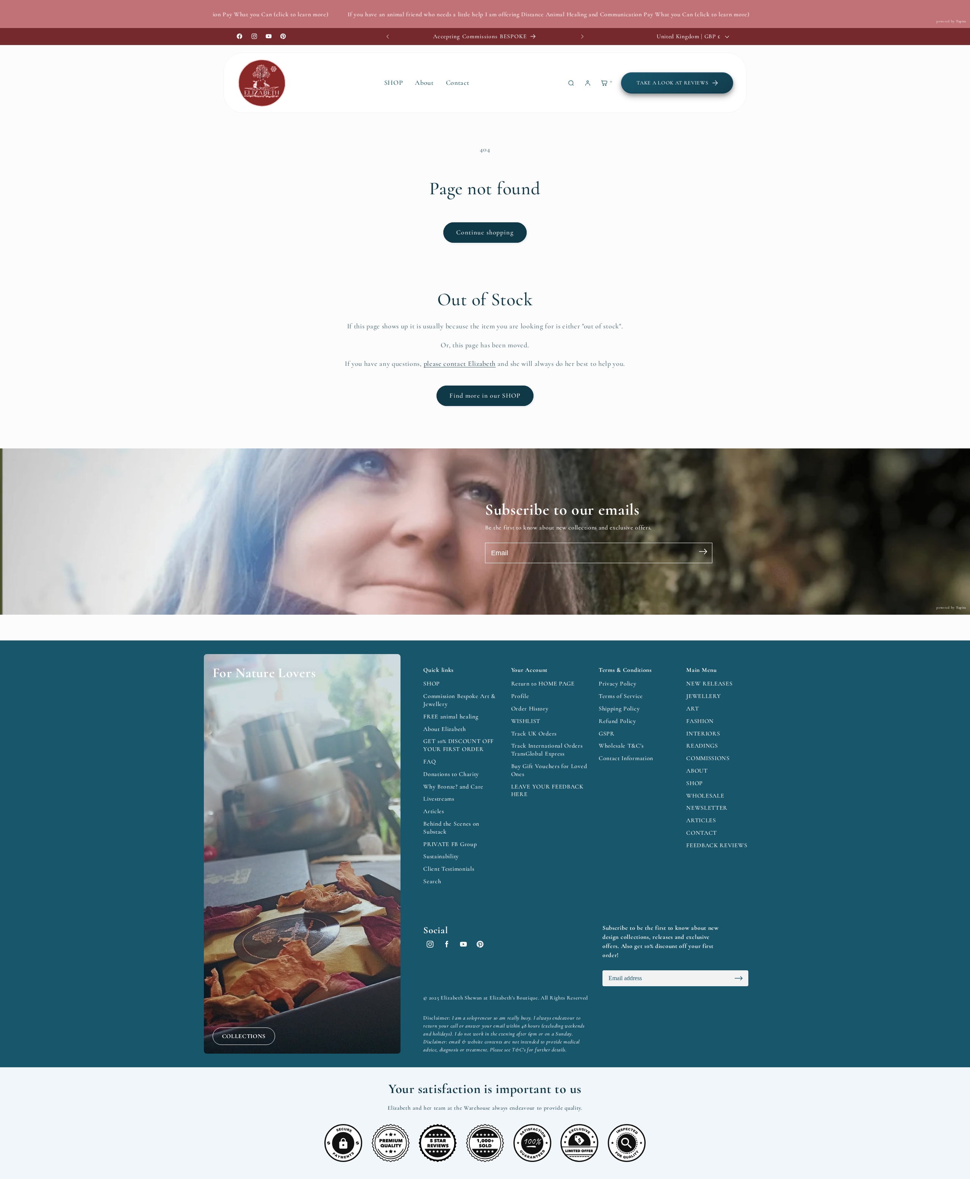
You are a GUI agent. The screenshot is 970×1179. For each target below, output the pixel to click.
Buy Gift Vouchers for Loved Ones (549, 770)
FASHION (700, 721)
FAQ (429, 761)
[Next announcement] (582, 36)
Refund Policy (617, 721)
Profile (520, 696)
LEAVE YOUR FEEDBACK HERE (547, 790)
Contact (457, 82)
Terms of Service (621, 696)
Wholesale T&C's (621, 746)
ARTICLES (701, 820)
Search (432, 881)
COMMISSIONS (708, 758)
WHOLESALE (705, 796)
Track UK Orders (534, 733)
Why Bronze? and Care (453, 786)
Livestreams (438, 799)
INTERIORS (703, 733)
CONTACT (701, 833)
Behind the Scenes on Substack (451, 827)
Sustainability (441, 856)
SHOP (431, 683)
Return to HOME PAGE (543, 683)
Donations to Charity (451, 774)
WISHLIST (526, 721)
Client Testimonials (448, 869)
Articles (433, 811)
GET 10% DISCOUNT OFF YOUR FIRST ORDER (458, 745)
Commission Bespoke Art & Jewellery (459, 700)
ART (692, 708)
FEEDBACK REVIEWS (716, 845)
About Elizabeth (444, 729)
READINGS (702, 746)
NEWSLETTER (707, 808)
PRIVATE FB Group (450, 844)
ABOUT (696, 771)
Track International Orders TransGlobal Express (547, 749)
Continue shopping (485, 232)
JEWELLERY (703, 696)
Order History (530, 708)
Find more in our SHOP (484, 396)
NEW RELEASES (709, 683)
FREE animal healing (450, 716)
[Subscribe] (702, 553)
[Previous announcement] (387, 36)
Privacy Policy (618, 683)
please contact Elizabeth (460, 363)
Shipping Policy (619, 708)
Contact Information (626, 758)
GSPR (607, 733)
